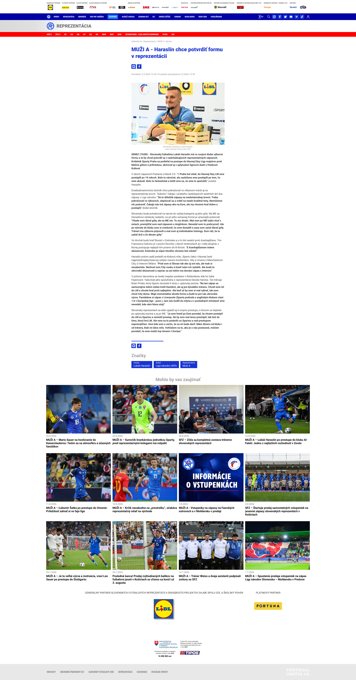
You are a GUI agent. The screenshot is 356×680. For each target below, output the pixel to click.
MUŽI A (161, 41)
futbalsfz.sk (136, 41)
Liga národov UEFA (166, 364)
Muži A (189, 364)
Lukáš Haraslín (142, 364)
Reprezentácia (150, 41)
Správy (169, 41)
